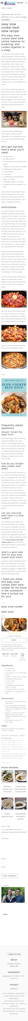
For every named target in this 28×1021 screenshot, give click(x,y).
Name (3, 859)
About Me (14, 966)
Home (3, 8)
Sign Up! (6, 976)
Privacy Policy (14, 963)
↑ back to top (14, 954)
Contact (14, 988)
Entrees (9, 8)
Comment (5, 838)
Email (3, 867)
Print (14, 640)
